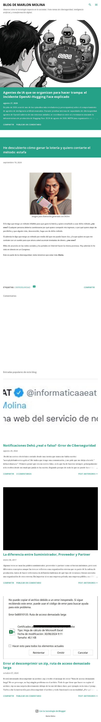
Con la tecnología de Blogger (52, 711)
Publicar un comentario (28, 124)
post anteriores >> (88, 474)
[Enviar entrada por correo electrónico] (34, 287)
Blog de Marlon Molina (24, 4)
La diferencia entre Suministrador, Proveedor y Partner (46, 554)
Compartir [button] (8, 124)
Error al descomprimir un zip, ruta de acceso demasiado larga (46, 665)
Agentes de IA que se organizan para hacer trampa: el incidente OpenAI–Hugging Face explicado (45, 94)
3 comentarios (23, 474)
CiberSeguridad (22, 287)
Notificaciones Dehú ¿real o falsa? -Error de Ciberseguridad (49, 445)
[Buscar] (90, 4)
